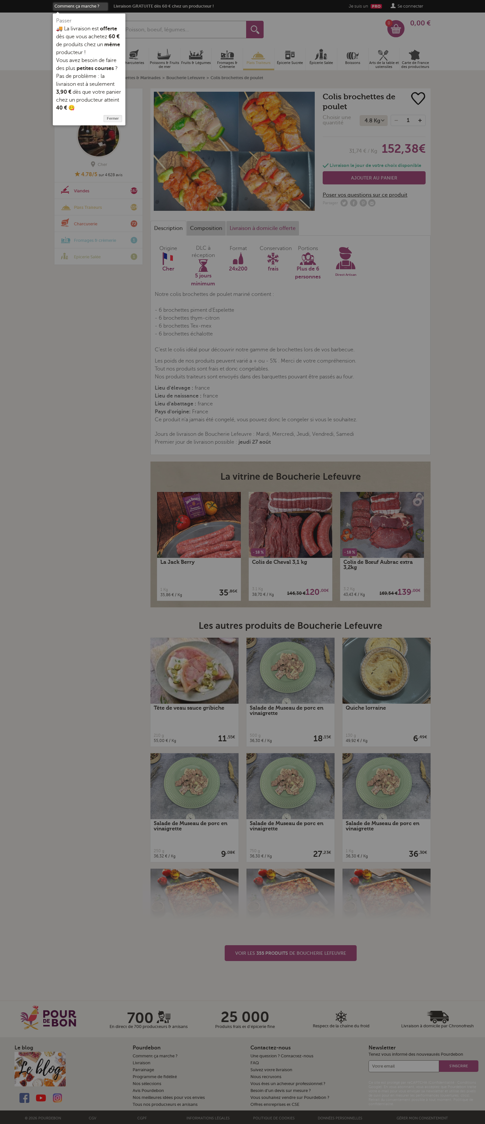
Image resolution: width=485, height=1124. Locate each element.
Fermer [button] (113, 118)
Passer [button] (64, 21)
